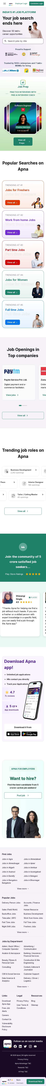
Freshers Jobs (30, 926)
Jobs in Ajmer (29, 863)
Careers (5, 1015)
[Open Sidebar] (4, 3)
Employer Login (21, 3)
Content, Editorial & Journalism (32, 968)
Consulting (6, 967)
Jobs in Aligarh (8, 867)
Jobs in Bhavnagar (31, 880)
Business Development (33, 914)
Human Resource (31, 909)
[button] (23, 799)
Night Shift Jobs (8, 926)
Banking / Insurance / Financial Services (33, 954)
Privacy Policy (23, 1001)
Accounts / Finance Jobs (32, 904)
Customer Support (31, 974)
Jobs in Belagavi (31, 876)
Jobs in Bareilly (8, 876)
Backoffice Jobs (9, 914)
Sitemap (34, 1005)
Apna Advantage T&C (23, 1063)
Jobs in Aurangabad (32, 872)
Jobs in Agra (7, 859)
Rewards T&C (23, 1067)
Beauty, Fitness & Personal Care (9, 961)
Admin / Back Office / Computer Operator (11, 947)
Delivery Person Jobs (11, 903)
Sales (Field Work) (10, 909)
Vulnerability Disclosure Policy (7, 1026)
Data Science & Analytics (8, 979)
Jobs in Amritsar (30, 867)
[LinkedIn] (20, 1046)
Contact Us (6, 1019)
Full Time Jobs (30, 922)
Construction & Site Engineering (32, 961)
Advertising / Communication (30, 947)
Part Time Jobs (8, 922)
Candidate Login (36, 3)
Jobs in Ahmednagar (10, 863)
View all (21, 415)
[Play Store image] (30, 733)
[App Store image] (13, 734)
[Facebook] (15, 1046)
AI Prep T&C (23, 1072)
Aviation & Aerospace (11, 953)
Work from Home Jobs (33, 918)
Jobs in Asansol (8, 872)
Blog (33, 1001)
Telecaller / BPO (9, 918)
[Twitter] (25, 1046)
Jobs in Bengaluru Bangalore (9, 881)
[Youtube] (35, 1046)
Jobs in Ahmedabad (32, 859)
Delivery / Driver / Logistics (31, 979)
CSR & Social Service (11, 974)
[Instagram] (30, 1046)
